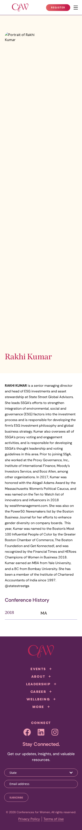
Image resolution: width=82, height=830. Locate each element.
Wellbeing (38, 699)
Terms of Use (54, 819)
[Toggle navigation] (76, 7)
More (38, 706)
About (38, 676)
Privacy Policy (29, 819)
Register (60, 8)
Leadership (38, 684)
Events (38, 669)
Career (38, 691)
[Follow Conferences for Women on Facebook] (27, 732)
